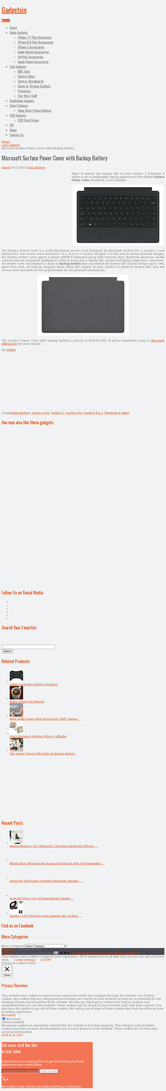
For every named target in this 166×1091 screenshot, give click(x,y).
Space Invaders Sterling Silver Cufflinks (38, 736)
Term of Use (102, 953)
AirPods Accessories (30, 56)
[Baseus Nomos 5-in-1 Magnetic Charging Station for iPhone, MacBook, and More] (16, 842)
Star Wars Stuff (27, 95)
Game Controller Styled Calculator (34, 684)
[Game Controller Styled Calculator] (16, 681)
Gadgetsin (14, 9)
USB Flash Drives (28, 120)
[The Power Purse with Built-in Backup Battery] (16, 750)
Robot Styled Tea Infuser (27, 701)
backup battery (19, 413)
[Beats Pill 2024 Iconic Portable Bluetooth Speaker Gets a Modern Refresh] (16, 877)
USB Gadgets (18, 115)
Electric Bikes (26, 76)
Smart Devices (19, 105)
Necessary (13, 1019)
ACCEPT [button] (45, 959)
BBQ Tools (24, 71)
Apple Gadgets (19, 32)
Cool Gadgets (18, 66)
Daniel (6, 167)
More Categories (13, 946)
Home (13, 27)
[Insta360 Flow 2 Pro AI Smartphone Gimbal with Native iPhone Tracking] (16, 895)
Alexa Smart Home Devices (34, 110)
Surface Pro (74, 413)
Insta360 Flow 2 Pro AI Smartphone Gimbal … (42, 898)
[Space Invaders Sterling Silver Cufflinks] (16, 733)
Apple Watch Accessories (33, 52)
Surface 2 (57, 413)
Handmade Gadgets (22, 100)
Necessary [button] (9, 1015)
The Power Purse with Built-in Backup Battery (42, 753)
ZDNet (11, 350)
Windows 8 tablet (116, 413)
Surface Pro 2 (93, 413)
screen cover (41, 413)
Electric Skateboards (31, 81)
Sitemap (7, 953)
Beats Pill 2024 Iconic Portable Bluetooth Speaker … (46, 881)
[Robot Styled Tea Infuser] (16, 698)
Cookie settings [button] (24, 959)
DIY (12, 125)
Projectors (24, 91)
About (13, 130)
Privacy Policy (82, 953)
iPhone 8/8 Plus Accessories (35, 42)
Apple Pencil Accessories (33, 61)
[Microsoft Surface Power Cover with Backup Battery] (118, 244)
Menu (6, 20)
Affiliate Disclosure (126, 953)
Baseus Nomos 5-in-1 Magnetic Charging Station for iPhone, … (54, 846)
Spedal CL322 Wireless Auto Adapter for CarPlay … (46, 916)
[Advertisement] (36, 200)
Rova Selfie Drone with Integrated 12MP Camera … (45, 719)
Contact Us (16, 134)
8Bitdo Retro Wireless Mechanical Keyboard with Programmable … (57, 863)
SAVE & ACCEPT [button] (12, 1035)
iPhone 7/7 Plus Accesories (34, 37)
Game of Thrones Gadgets (34, 86)
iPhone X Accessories (31, 47)
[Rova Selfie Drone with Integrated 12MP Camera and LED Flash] (16, 715)
